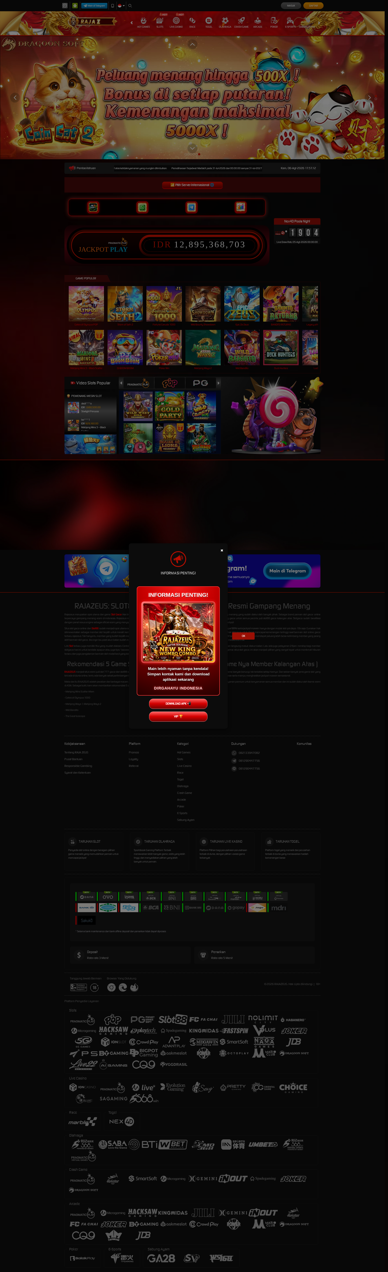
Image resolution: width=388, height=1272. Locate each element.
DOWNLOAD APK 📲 (178, 703)
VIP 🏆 (178, 716)
